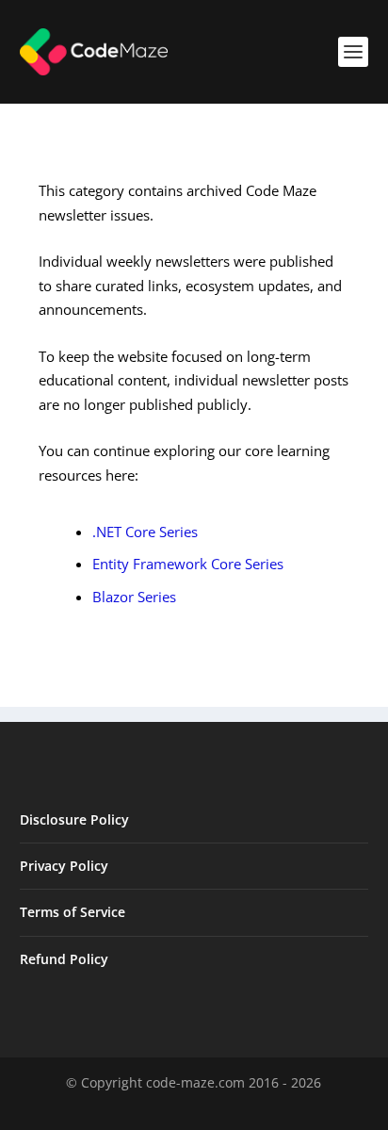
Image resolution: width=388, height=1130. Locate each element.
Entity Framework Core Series (187, 563)
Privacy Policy (64, 866)
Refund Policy (64, 959)
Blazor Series (134, 596)
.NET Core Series (145, 531)
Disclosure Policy (74, 819)
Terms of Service (72, 912)
